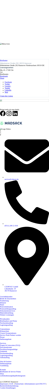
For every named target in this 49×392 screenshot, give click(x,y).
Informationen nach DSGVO (35, 384)
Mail (6, 92)
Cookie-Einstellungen (8, 388)
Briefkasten (3, 60)
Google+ (8, 86)
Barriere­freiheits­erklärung (9, 386)
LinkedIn (8, 90)
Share (2, 78)
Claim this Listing (6, 96)
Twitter (7, 84)
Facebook (8, 82)
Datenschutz (19, 384)
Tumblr (7, 88)
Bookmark (4, 76)
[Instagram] (9, 113)
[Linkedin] (15, 113)
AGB (11, 384)
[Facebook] (3, 113)
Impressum (4, 384)
